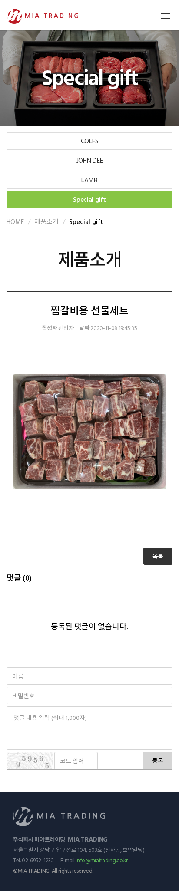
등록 (157, 760)
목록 (157, 556)
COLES (89, 141)
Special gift (89, 200)
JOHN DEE (89, 160)
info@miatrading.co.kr (101, 860)
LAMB (89, 180)
